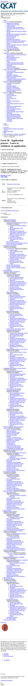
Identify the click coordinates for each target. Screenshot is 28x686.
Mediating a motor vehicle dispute (18, 296)
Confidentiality (10, 94)
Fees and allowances (11, 60)
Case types (6, 127)
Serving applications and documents (15, 64)
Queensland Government (6, 680)
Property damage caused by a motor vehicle (17, 349)
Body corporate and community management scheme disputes (14, 389)
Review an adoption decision (13, 266)
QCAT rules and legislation (13, 114)
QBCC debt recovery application (14, 244)
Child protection (13, 250)
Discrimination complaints (13, 35)
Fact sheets (9, 96)
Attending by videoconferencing (14, 76)
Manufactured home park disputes (15, 371)
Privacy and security (8, 656)
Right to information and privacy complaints (17, 44)
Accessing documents (12, 435)
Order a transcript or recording (14, 109)
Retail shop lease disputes (13, 311)
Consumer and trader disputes (14, 274)
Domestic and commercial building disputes (17, 222)
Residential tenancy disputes (13, 39)
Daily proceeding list (11, 77)
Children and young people (13, 24)
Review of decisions (14, 536)
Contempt (9, 84)
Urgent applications (11, 66)
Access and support (11, 71)
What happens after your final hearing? (16, 470)
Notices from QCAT (11, 107)
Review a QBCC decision (13, 241)
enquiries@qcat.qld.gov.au (14, 184)
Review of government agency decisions (16, 40)
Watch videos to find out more (14, 447)
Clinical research (10, 443)
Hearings (9, 436)
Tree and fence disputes (12, 47)
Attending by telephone (12, 75)
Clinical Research (11, 26)
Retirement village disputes (13, 409)
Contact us (6, 124)
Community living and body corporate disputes (15, 368)
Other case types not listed (13, 48)
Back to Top (3, 622)
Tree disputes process (12, 581)
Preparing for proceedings (16, 237)
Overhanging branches (12, 617)
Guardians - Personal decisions (14, 437)
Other (5, 132)
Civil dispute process (11, 58)
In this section (4, 217)
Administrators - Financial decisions (15, 439)
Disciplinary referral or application (18, 458)
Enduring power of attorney (13, 440)
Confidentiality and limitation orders (15, 448)
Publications (9, 113)
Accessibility (7, 660)
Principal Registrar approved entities (15, 111)
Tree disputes (13, 584)
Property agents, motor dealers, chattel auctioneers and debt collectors (15, 329)
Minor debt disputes (11, 36)
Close (2, 684)
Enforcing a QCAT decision (13, 88)
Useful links (9, 121)
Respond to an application (13, 433)
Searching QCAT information (14, 117)
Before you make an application (14, 429)
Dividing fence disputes (12, 599)
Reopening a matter (11, 91)
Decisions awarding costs (13, 87)
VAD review (10, 553)
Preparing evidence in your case (17, 235)
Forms (8, 61)
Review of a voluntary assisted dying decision (14, 550)
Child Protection (10, 248)
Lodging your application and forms (15, 62)
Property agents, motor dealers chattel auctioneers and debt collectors (18, 333)
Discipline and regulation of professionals (16, 34)
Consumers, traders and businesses (15, 27)
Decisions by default (11, 86)
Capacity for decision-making (13, 445)
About (5, 123)
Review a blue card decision (13, 265)
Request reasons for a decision (14, 115)
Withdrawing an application (13, 68)
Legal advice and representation (14, 80)
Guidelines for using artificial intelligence (16, 79)
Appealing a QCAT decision (13, 83)
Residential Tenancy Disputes (17, 517)
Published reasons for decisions (14, 90)
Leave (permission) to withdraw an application (14, 134)
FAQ (8, 51)
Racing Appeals (10, 38)
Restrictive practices (11, 441)
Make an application (8, 131)
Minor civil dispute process (13, 57)
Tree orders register (11, 618)
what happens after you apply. (12, 210)
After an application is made (16, 228)
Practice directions (11, 110)
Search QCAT (4, 15)
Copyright (6, 653)
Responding (12, 229)
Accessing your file (14, 236)
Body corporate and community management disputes (17, 393)
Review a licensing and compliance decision (17, 243)
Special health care (11, 46)
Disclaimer (6, 654)
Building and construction (13, 23)
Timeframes (9, 65)
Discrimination (13, 477)
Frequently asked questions (13, 100)
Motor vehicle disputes (12, 292)
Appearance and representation (17, 231)
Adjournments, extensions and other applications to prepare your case (18, 233)
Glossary (9, 102)
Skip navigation (4, 1)
